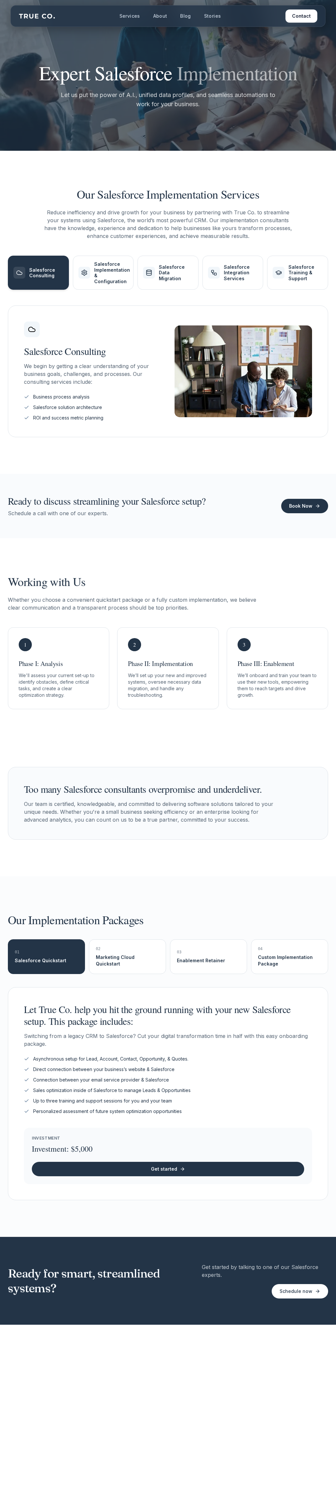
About (160, 16)
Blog (185, 16)
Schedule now (296, 1291)
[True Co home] (37, 16)
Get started (164, 1169)
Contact (301, 16)
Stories (212, 16)
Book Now (300, 506)
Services (129, 16)
